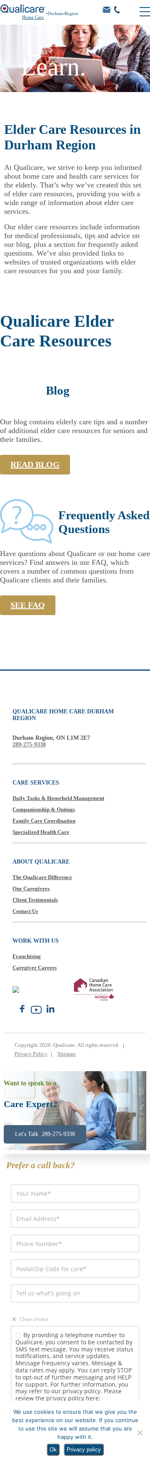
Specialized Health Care (40, 832)
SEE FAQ (27, 605)
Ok (53, 1449)
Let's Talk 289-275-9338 (45, 1134)
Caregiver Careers (34, 967)
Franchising (26, 956)
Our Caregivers (31, 888)
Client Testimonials (35, 900)
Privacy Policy (31, 1054)
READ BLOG (35, 464)
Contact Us (25, 911)
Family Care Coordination (43, 821)
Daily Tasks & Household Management (58, 798)
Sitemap (67, 1054)
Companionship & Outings (43, 809)
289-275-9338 (29, 744)
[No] (139, 1432)
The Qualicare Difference (42, 877)
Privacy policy (84, 1449)
